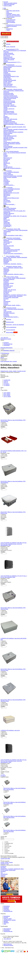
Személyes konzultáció (11, 26)
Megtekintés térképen (8, 945)
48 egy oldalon (6, 394)
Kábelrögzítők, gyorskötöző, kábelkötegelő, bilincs (12, 868)
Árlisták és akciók (10, 17)
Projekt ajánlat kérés (10, 19)
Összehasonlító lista (7, 344)
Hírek (4, 8)
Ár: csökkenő (6, 385)
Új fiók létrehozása (5, 353)
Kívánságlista (6, 345)
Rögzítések (3, 871)
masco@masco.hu (7, 944)
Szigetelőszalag (4, 874)
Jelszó (2, 350)
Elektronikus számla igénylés (12, 10)
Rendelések (6, 342)
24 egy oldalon (6, 392)
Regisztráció (9, 347)
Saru (2, 872)
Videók (8, 30)
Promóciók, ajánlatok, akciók (13, 14)
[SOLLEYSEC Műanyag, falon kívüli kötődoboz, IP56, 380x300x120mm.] (7, 813)
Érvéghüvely (3, 866)
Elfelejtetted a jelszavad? (8, 350)
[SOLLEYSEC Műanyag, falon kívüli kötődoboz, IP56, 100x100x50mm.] (7, 785)
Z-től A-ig (5, 382)
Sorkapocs (3, 876)
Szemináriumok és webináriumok (13, 24)
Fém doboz (3, 867)
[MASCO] (6, 35)
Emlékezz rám (5, 354)
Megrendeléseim (7, 928)
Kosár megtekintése (5, 361)
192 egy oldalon (7, 396)
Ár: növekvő (6, 383)
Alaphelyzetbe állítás (5, 858)
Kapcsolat (5, 1)
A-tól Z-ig (5, 381)
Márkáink (5, 921)
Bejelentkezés (4, 347)
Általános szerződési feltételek (10, 3)
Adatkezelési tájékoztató (8, 4)
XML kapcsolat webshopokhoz (13, 15)
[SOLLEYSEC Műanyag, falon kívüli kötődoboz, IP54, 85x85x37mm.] (7, 799)
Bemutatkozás (9, 28)
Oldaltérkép (6, 922)
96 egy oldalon (6, 395)
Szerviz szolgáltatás (10, 22)
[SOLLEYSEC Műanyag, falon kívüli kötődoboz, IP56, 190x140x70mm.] (7, 827)
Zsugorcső (3, 875)
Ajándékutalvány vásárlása (9, 920)
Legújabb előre (6, 380)
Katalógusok (9, 13)
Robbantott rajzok (10, 21)
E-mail (2, 349)
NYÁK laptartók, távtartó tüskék (8, 870)
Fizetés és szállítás (7, 5)
